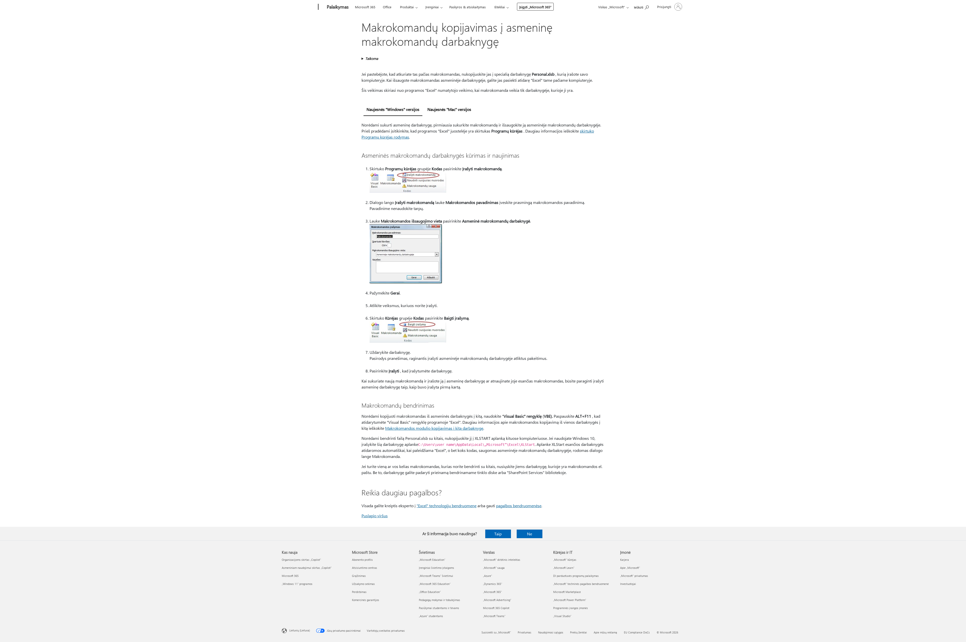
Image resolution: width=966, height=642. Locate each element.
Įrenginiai (432, 7)
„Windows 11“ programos (297, 584)
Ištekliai (499, 7)
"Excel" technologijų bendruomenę (446, 505)
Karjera (624, 560)
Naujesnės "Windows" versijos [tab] (393, 109)
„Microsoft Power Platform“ (569, 600)
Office (387, 7)
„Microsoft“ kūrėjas (564, 560)
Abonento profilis (362, 560)
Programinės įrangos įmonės (570, 608)
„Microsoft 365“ (492, 592)
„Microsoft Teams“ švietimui (436, 576)
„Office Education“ (430, 592)
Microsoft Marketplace (567, 592)
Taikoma (371, 58)
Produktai (407, 7)
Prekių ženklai (578, 632)
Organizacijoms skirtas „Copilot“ (301, 560)
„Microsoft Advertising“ (497, 600)
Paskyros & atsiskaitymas (467, 7)
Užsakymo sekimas (363, 584)
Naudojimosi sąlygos (550, 632)
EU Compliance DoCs (637, 632)
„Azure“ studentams (431, 616)
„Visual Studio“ (562, 616)
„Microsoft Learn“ (563, 568)
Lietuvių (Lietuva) (299, 630)
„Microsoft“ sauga (494, 568)
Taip (498, 533)
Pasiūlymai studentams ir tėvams (439, 608)
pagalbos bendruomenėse (518, 505)
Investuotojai (628, 584)
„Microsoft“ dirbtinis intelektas (501, 560)
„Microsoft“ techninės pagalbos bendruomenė (581, 584)
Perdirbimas (359, 592)
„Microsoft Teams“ (494, 616)
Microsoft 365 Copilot (496, 608)
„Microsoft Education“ (432, 560)
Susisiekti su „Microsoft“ (496, 632)
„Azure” (487, 576)
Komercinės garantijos (365, 600)
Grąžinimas (359, 576)
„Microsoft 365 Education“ (435, 584)
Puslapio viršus (374, 515)
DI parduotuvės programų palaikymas (576, 576)
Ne (529, 533)
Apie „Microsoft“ (630, 568)
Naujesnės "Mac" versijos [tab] (449, 109)
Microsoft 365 (365, 7)
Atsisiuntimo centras (364, 568)
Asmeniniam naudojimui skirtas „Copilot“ (307, 568)
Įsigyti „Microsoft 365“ (535, 7)
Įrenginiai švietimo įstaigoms (436, 568)
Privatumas (524, 632)
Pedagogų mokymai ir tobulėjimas (439, 600)
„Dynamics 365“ (492, 584)
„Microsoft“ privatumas (634, 576)
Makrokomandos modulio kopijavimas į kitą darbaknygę (434, 428)
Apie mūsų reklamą (605, 632)
